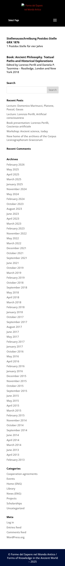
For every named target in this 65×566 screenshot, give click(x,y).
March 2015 (14, 410)
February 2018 (16, 307)
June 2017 (13, 331)
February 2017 (16, 341)
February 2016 (16, 366)
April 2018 (13, 297)
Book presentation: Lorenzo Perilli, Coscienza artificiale (28, 124)
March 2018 (14, 302)
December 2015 (16, 376)
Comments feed (16, 532)
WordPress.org (15, 537)
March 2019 (14, 272)
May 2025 (13, 169)
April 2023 (13, 218)
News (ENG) (14, 493)
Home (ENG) (14, 483)
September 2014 (17, 430)
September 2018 (17, 287)
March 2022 (14, 243)
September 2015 (17, 391)
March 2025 (14, 179)
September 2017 (17, 322)
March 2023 (14, 223)
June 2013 (13, 450)
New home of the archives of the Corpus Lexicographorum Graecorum (31, 138)
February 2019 (16, 277)
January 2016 (15, 371)
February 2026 (16, 164)
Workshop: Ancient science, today (27, 131)
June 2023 (13, 213)
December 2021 (16, 248)
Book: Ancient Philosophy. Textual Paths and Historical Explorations (30, 59)
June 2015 (13, 395)
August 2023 (14, 208)
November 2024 (17, 189)
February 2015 (16, 415)
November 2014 (17, 420)
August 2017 (14, 326)
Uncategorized (15, 508)
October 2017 (15, 317)
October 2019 (15, 267)
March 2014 (14, 445)
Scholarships (14, 503)
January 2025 (15, 184)
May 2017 (13, 336)
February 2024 (16, 199)
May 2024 (13, 194)
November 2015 (17, 381)
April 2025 (13, 174)
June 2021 (13, 263)
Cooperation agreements (22, 474)
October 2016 (15, 351)
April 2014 (13, 440)
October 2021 (15, 253)
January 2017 (15, 346)
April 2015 (13, 405)
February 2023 (16, 228)
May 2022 (13, 238)
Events (11, 478)
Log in (10, 522)
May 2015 (13, 400)
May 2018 (13, 292)
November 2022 (17, 233)
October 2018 (15, 282)
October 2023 (15, 204)
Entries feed (14, 527)
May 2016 (13, 356)
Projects (11, 498)
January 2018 (15, 312)
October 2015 (15, 386)
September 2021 (17, 258)
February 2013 (16, 459)
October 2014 (15, 425)
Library (11, 488)
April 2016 (13, 361)
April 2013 (13, 454)
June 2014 (13, 435)
